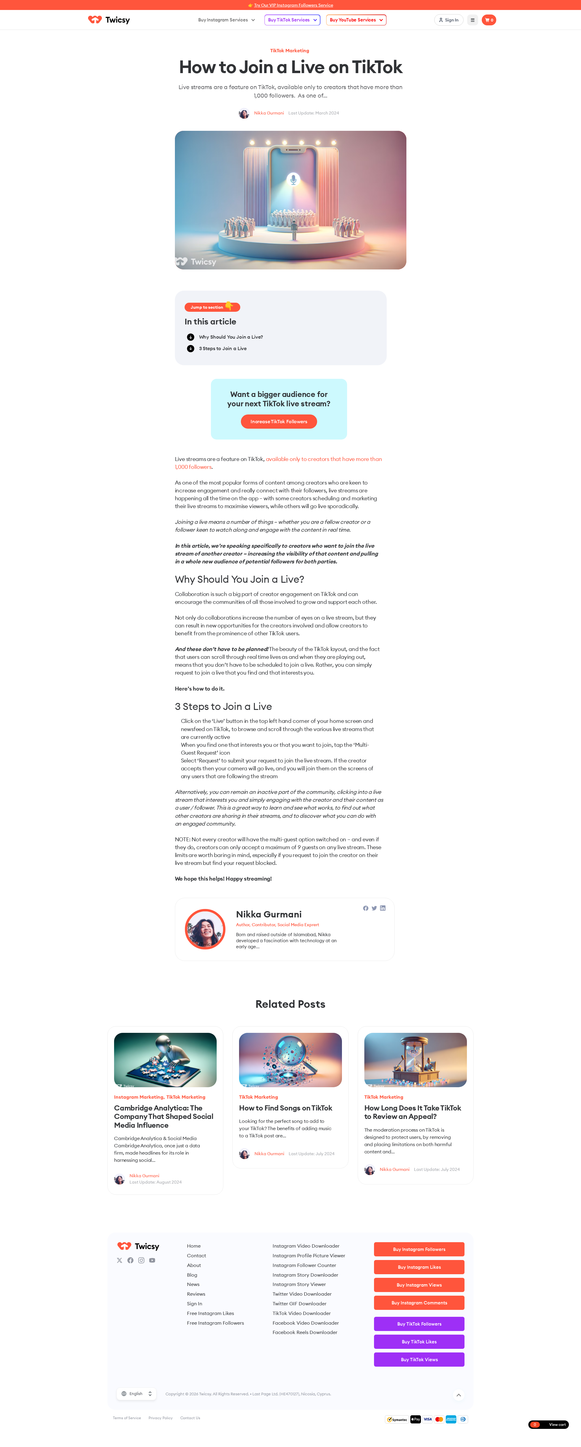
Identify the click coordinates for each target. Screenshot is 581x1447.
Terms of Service (127, 1418)
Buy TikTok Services (289, 20)
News (193, 1284)
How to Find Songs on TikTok (285, 1107)
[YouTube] (152, 1260)
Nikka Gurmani (269, 113)
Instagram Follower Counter (304, 1265)
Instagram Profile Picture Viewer (309, 1255)
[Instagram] (141, 1260)
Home (194, 1246)
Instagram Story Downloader (305, 1275)
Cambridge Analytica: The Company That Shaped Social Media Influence (163, 1116)
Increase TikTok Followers (279, 421)
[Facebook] (130, 1260)
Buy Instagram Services (223, 20)
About (194, 1265)
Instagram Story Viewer (299, 1284)
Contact (196, 1255)
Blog (192, 1275)
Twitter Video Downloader (302, 1294)
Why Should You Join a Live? (231, 337)
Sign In (194, 1303)
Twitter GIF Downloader (300, 1303)
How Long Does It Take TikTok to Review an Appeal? (412, 1112)
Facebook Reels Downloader (305, 1332)
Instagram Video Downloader (306, 1246)
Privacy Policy (161, 1418)
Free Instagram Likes (210, 1313)
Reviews (196, 1294)
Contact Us (190, 1418)
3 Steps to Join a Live (223, 348)
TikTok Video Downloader (302, 1313)
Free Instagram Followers (215, 1323)
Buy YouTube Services (353, 20)
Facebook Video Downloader (306, 1323)
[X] (120, 1260)
